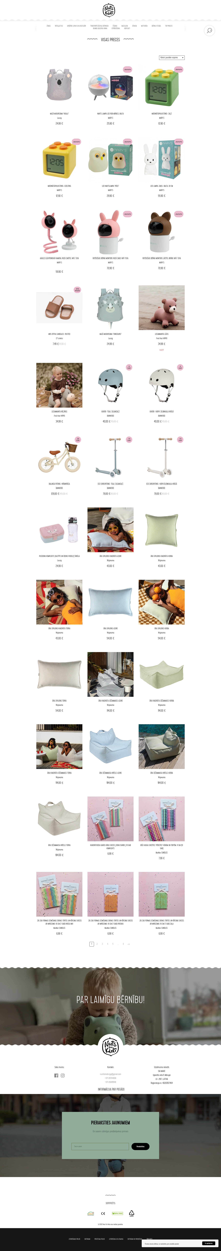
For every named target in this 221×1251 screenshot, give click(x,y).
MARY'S (110, 190)
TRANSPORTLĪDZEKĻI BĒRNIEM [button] (99, 26)
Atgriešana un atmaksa (116, 1239)
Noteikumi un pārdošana (135, 1239)
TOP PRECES (168, 26)
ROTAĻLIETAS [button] (59, 26)
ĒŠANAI (115, 26)
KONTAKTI (127, 28)
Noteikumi (87, 1239)
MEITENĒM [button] (144, 26)
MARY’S (110, 118)
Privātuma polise (100, 1239)
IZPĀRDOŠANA (116, 28)
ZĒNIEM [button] (134, 26)
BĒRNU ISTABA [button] (156, 26)
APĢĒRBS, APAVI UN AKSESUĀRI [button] (76, 26)
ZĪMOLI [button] (49, 26)
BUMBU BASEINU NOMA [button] (100, 28)
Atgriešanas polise (74, 1239)
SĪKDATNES (149, 1239)
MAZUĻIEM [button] (124, 26)
